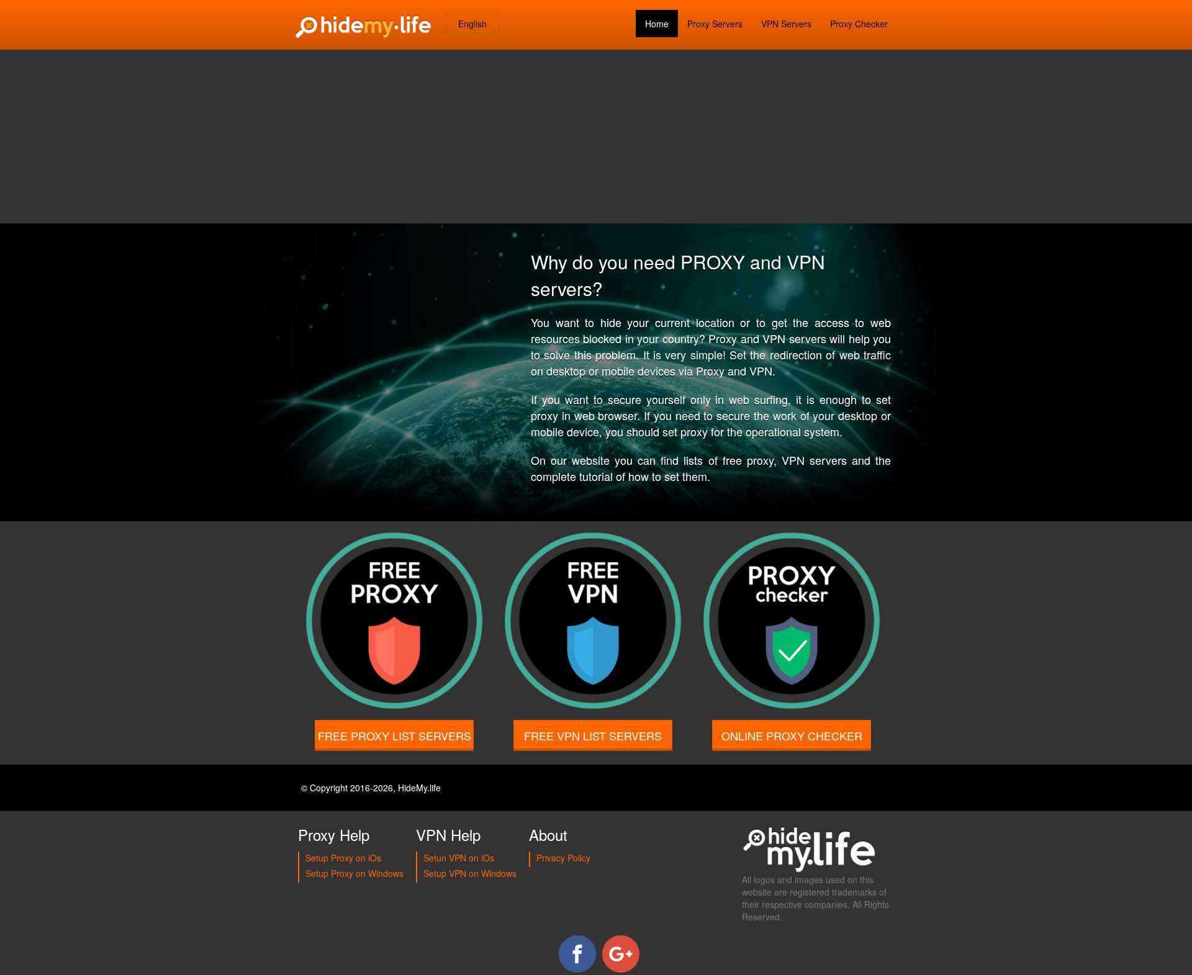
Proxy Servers (715, 23)
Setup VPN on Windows (470, 873)
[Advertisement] (596, 136)
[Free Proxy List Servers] (394, 642)
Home (657, 23)
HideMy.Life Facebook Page (577, 954)
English (472, 23)
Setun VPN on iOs (458, 857)
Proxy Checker (859, 23)
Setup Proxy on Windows (354, 873)
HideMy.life (419, 787)
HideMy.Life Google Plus (620, 954)
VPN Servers (786, 23)
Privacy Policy (563, 857)
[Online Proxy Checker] (791, 642)
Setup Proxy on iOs (343, 857)
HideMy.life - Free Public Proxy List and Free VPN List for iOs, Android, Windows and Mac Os (363, 25)
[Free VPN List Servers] (593, 642)
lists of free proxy (728, 460)
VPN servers (814, 460)
